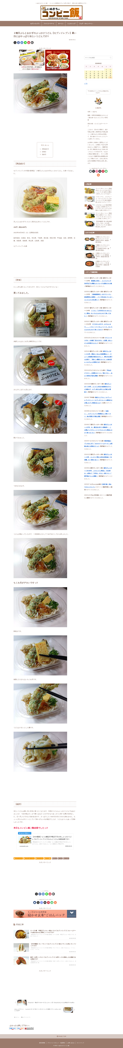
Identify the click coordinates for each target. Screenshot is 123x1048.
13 (98, 73)
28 (102, 77)
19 (94, 75)
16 (110, 73)
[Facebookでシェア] (18, 42)
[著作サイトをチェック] (34, 902)
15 (106, 73)
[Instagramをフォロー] (41, 902)
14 (102, 73)
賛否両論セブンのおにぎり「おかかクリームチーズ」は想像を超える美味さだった (98, 443)
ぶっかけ (67, 858)
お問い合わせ (70, 1042)
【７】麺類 (48, 858)
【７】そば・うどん (29, 858)
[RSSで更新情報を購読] (55, 902)
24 (86, 77)
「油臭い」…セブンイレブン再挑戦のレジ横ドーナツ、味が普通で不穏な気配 (97, 413)
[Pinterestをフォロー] (48, 902)
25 (90, 77)
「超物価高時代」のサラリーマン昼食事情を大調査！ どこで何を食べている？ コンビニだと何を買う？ (99, 297)
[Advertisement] (45, 128)
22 (106, 75)
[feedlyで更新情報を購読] (51, 902)
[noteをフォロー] (45, 902)
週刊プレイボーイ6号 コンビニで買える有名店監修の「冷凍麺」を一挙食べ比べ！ (98, 457)
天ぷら (55, 858)
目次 (42, 145)
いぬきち (98, 108)
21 (102, 75)
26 (94, 77)
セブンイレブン (18, 858)
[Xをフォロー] (38, 902)
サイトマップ (80, 1042)
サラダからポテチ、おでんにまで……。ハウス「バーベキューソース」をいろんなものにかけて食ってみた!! (98, 326)
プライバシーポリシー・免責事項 (56, 1042)
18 (90, 75)
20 (98, 75)
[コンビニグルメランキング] (29, 1028)
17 (86, 75)
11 (90, 73)
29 (106, 77)
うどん (60, 858)
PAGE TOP (62, 1036)
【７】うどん (40, 858)
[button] (32, 42)
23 (110, 75)
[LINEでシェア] (25, 42)
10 (86, 73)
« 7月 (85, 83)
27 (98, 77)
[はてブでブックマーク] (21, 42)
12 (94, 73)
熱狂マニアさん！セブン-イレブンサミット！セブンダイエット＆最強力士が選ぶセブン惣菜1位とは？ (98, 400)
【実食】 (44, 151)
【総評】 (44, 154)
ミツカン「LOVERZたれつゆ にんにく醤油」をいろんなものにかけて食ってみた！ (98, 313)
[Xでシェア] (15, 42)
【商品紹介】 (45, 149)
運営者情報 (42, 1042)
